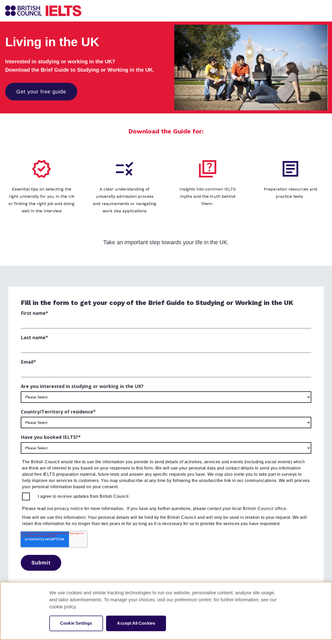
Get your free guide (41, 91)
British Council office (264, 508)
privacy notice (68, 508)
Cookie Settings (76, 623)
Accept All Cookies (136, 623)
